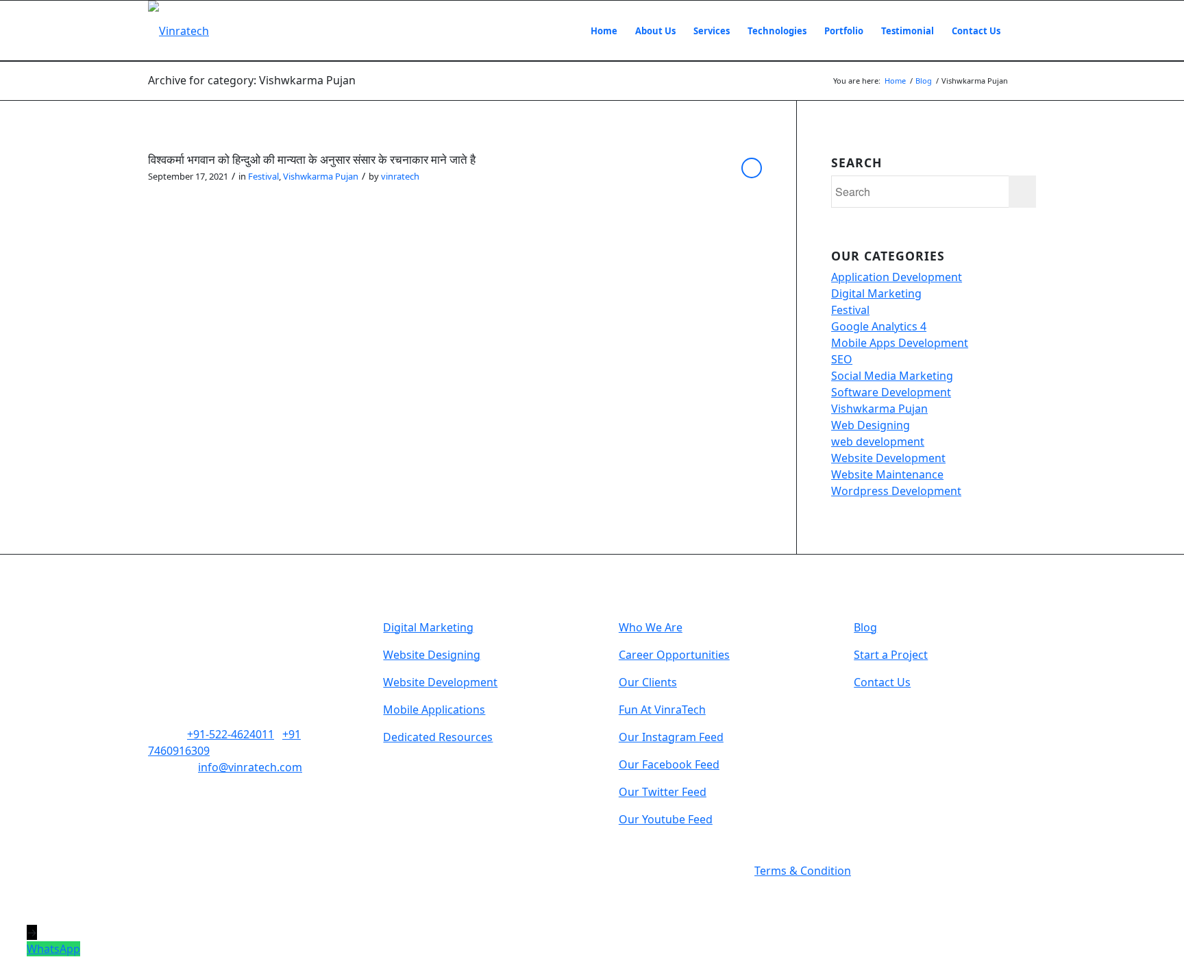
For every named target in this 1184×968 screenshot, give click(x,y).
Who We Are (650, 627)
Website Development (888, 457)
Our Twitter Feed (662, 791)
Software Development (891, 392)
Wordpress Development (896, 490)
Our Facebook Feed (669, 764)
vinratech (400, 176)
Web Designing (870, 425)
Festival (263, 176)
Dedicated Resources (438, 737)
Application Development (896, 277)
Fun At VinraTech (662, 709)
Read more (751, 168)
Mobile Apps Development (899, 342)
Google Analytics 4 (878, 326)
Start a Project (891, 654)
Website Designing (431, 654)
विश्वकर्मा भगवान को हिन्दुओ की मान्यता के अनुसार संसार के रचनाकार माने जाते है (312, 159)
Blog (865, 627)
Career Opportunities (674, 654)
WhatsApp (53, 948)
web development (877, 441)
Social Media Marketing (892, 375)
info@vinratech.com (250, 767)
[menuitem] (604, 31)
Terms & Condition (802, 870)
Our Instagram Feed (671, 737)
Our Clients (648, 682)
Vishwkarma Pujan (320, 176)
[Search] (1022, 31)
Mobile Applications (434, 709)
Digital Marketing (876, 293)
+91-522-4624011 (230, 734)
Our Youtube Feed (666, 819)
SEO (841, 359)
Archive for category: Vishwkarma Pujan (252, 80)
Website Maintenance (887, 474)
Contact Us (882, 682)
